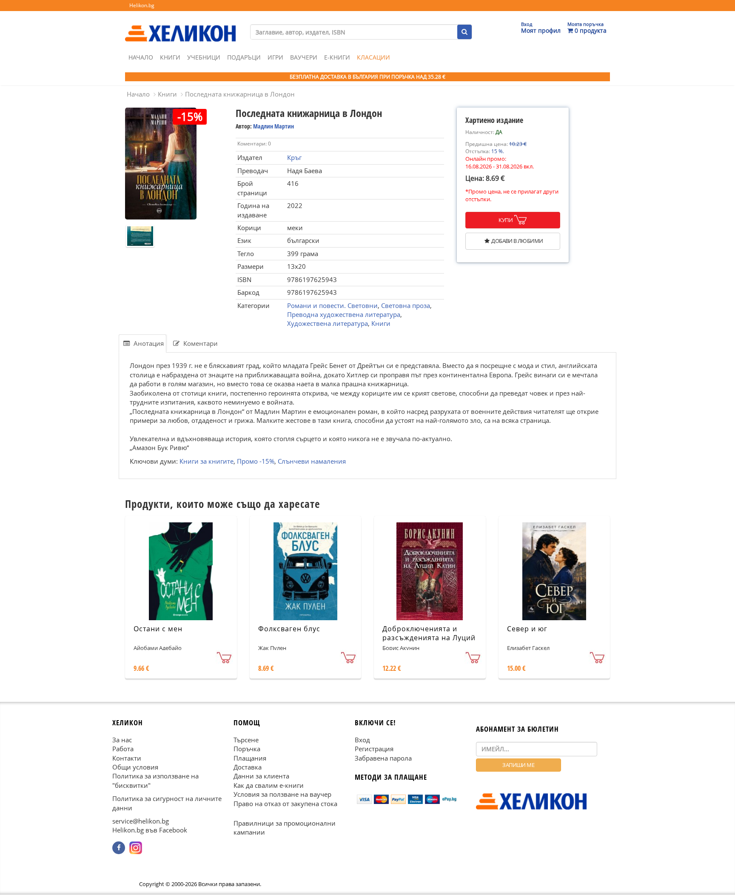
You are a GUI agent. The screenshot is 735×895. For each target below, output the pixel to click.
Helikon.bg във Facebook (149, 830)
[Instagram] (135, 847)
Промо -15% (255, 460)
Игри (275, 57)
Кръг (294, 157)
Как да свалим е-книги (269, 785)
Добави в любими (517, 241)
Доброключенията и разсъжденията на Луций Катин (429, 637)
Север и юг (527, 628)
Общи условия (135, 767)
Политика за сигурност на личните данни (167, 803)
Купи (506, 220)
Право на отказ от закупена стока (285, 803)
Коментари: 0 (254, 143)
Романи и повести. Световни (332, 305)
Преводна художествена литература (343, 314)
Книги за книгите (206, 460)
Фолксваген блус (289, 628)
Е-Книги (337, 57)
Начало (140, 57)
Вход (362, 739)
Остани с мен (158, 628)
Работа (123, 748)
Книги (170, 57)
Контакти (126, 758)
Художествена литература (327, 323)
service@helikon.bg (140, 821)
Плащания (250, 758)
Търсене (246, 739)
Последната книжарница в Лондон (240, 94)
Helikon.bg (141, 5)
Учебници (203, 57)
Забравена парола (383, 758)
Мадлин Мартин (273, 126)
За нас (122, 739)
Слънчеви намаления (312, 460)
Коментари (200, 343)
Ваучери (303, 57)
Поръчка (247, 748)
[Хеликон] (180, 26)
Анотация (148, 343)
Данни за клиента (261, 776)
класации (373, 57)
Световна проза (405, 305)
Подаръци (244, 57)
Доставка (248, 767)
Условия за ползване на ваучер (282, 794)
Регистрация (374, 748)
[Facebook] (118, 847)
